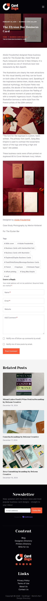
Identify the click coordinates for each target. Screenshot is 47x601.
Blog (23, 538)
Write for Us (23, 547)
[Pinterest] (27, 564)
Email (7, 301)
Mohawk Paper (33, 267)
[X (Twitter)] (23, 564)
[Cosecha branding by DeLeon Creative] (23, 421)
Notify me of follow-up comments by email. (23, 338)
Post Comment (11, 351)
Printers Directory (23, 544)
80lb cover (9, 243)
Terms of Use (23, 583)
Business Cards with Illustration (16, 253)
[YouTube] (30, 564)
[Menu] (43, 7)
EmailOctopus (28, 517)
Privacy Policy (23, 580)
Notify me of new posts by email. (19, 344)
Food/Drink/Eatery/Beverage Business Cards (21, 262)
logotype (19, 267)
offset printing (10, 272)
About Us (23, 586)
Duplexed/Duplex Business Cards (17, 257)
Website (8, 309)
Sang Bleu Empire (27, 272)
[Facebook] (20, 564)
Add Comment (11, 318)
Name (7, 292)
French (7, 267)
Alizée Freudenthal (22, 220)
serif (6, 276)
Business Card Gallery (28, 22)
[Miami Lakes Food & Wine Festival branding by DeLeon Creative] (23, 384)
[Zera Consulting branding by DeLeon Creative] (23, 456)
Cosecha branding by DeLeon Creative (21, 437)
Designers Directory (23, 541)
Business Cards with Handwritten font (19, 248)
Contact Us (23, 589)
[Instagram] (16, 564)
